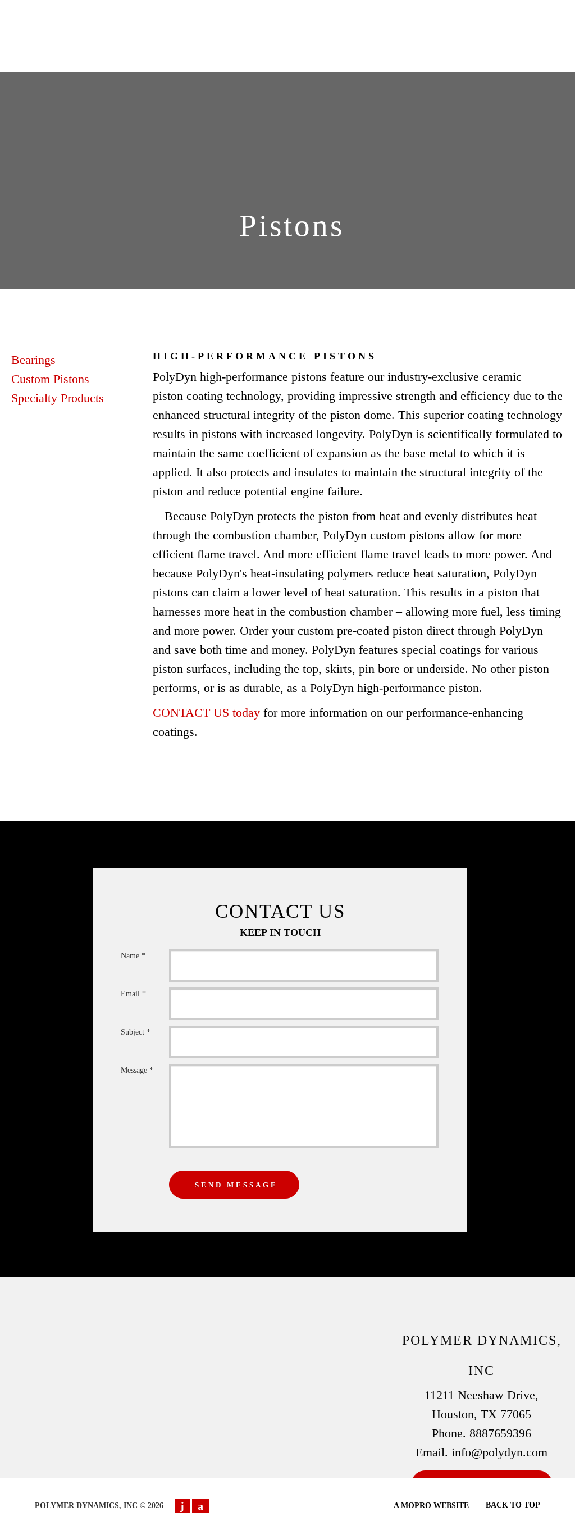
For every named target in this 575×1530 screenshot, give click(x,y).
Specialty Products (57, 398)
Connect (371, 27)
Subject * (135, 1032)
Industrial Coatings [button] (367, 12)
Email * (133, 994)
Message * (137, 1070)
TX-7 (249, 27)
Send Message (236, 1185)
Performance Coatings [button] (244, 12)
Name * (133, 955)
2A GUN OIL (201, 27)
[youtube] (182, 1506)
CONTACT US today (206, 712)
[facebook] (200, 1506)
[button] (454, 47)
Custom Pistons (50, 379)
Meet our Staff (306, 27)
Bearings (33, 360)
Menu (417, 27)
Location (379, 48)
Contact (461, 27)
